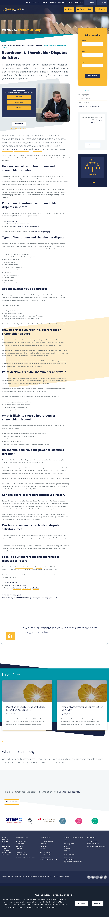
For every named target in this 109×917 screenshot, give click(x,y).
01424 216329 (22, 852)
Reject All (97, 903)
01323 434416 (18, 97)
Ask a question (85, 9)
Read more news (9, 739)
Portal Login (90, 2)
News (70, 2)
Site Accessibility (19, 876)
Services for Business (16, 46)
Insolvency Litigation (84, 95)
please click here (51, 907)
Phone (84, 62)
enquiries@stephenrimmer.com (19, 224)
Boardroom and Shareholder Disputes (89, 106)
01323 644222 (21, 598)
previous (8, 821)
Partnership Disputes (84, 99)
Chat (70, 9)
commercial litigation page (41, 232)
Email (83, 52)
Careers (53, 2)
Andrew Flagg (19, 90)
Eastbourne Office (45, 838)
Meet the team (19, 124)
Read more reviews (92, 145)
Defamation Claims (83, 102)
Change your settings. (69, 792)
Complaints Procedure (32, 876)
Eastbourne (7, 149)
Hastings (37, 149)
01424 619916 (94, 841)
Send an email (19, 102)
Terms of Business (7, 876)
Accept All (81, 903)
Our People (62, 2)
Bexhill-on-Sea (21, 149)
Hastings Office (91, 838)
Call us (100, 9)
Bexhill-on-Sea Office (22, 838)
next (101, 821)
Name (84, 41)
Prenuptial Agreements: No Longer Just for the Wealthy (82, 708)
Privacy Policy (52, 876)
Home (28, 2)
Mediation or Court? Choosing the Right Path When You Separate (25, 708)
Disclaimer (43, 876)
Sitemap (66, 876)
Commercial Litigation (34, 46)
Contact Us (79, 2)
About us (36, 2)
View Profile (19, 107)
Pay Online (102, 2)
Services (45, 2)
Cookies (60, 876)
